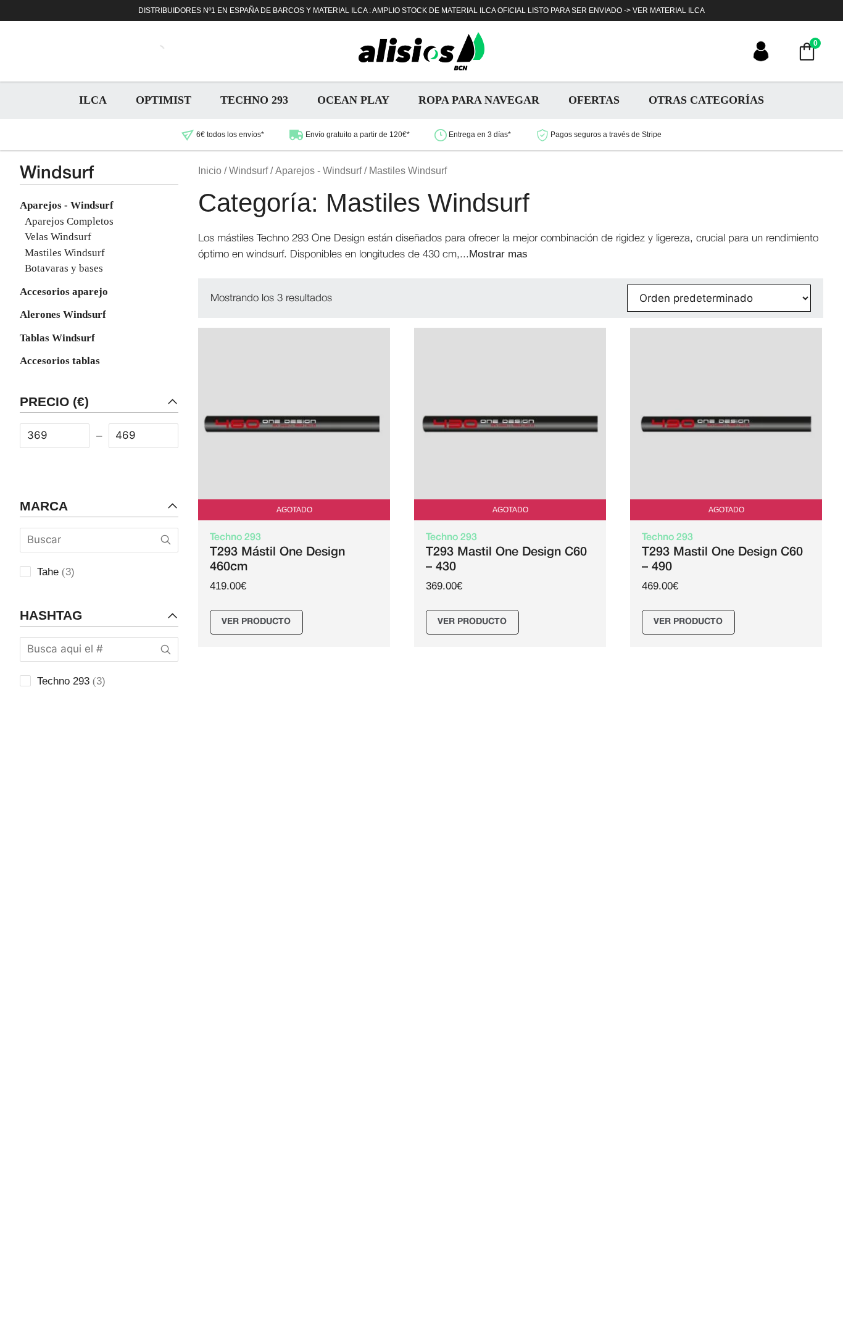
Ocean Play (353, 100)
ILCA (93, 100)
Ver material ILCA (669, 10)
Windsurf (248, 170)
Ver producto (256, 622)
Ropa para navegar (478, 100)
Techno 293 (254, 100)
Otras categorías (706, 100)
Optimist (163, 100)
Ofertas (594, 100)
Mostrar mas (498, 254)
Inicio (210, 170)
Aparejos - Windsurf (318, 170)
